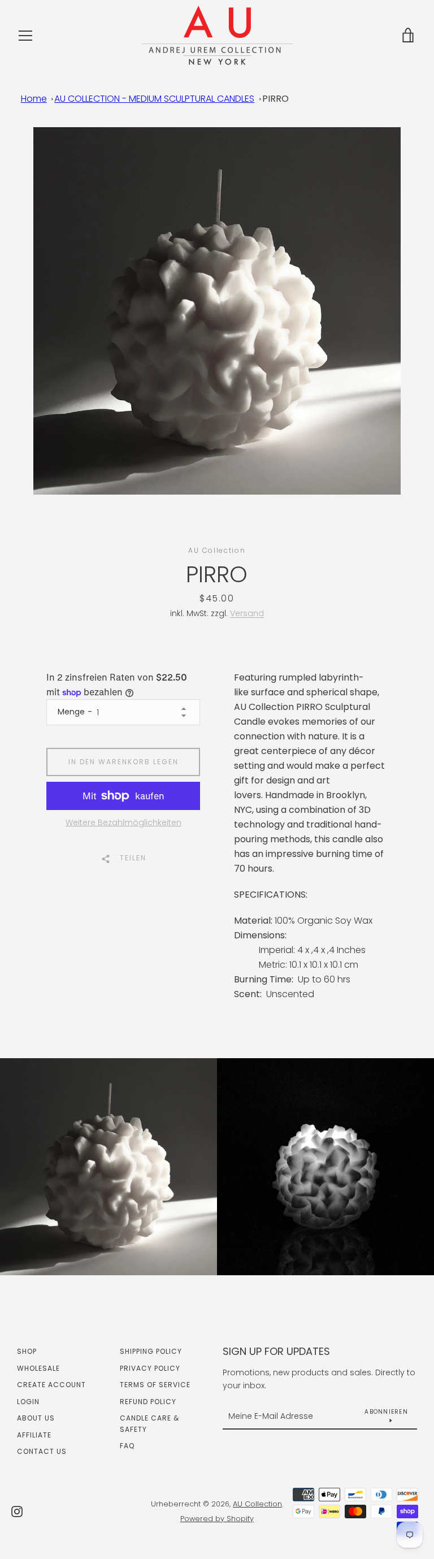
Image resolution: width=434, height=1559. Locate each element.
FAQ (127, 1445)
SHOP (27, 1351)
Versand (247, 613)
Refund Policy (148, 1401)
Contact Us (42, 1451)
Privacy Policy (150, 1368)
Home (34, 98)
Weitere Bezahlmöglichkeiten (123, 822)
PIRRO (275, 98)
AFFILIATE (34, 1435)
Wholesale (38, 1368)
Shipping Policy (151, 1351)
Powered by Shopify (217, 1518)
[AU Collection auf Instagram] (17, 1510)
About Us (36, 1418)
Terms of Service (155, 1384)
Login (28, 1401)
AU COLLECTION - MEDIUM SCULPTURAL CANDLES (154, 98)
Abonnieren (386, 1412)
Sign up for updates (276, 1351)
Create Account (51, 1384)
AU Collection (257, 1504)
